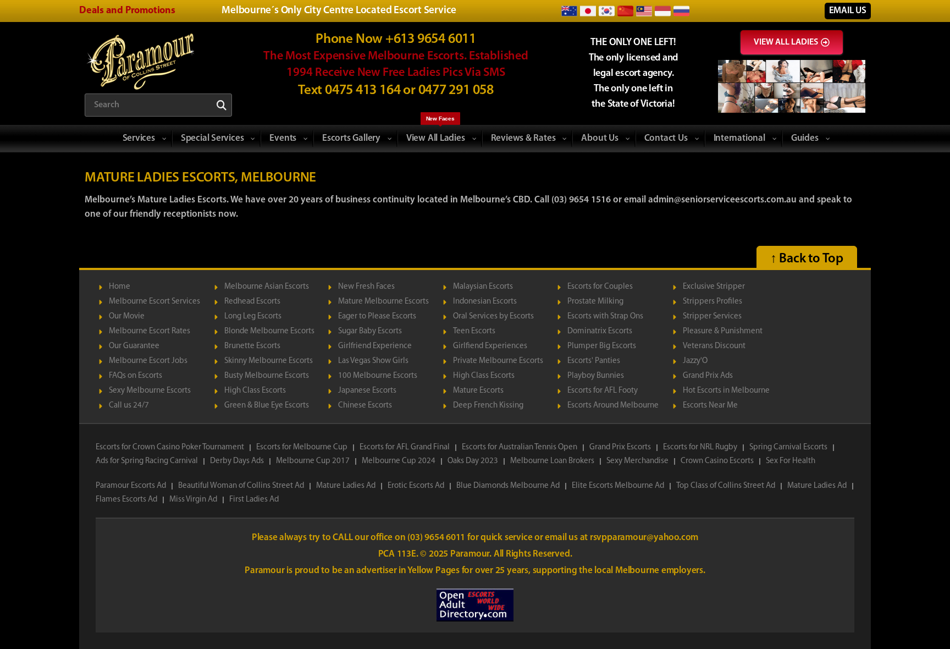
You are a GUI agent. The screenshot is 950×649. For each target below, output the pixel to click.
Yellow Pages (434, 570)
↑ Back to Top (806, 259)
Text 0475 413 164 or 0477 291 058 (396, 90)
